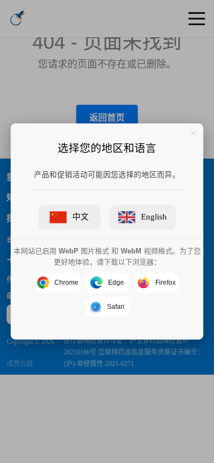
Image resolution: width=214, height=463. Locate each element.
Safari (116, 306)
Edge (116, 282)
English (154, 216)
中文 (80, 216)
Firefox (165, 282)
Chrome (66, 282)
